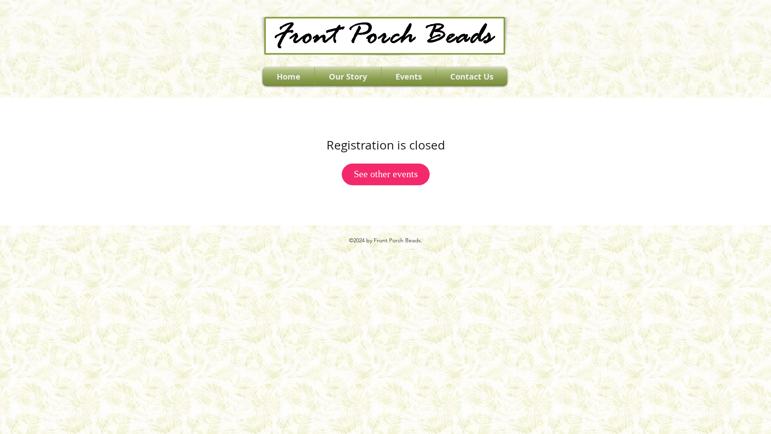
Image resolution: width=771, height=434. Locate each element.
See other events (386, 174)
